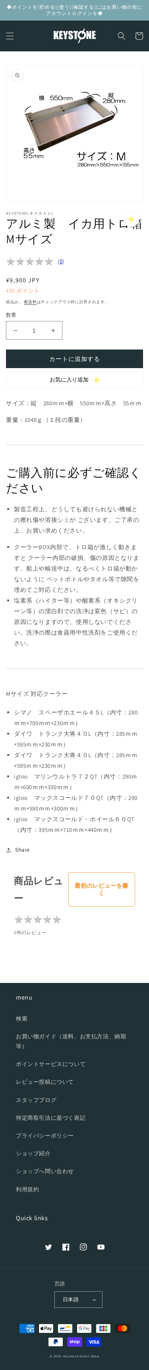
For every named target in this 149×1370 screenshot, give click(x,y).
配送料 (30, 301)
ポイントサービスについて (50, 1064)
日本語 (71, 1299)
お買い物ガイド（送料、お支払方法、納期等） (71, 1041)
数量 (11, 315)
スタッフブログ (36, 1100)
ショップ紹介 (33, 1153)
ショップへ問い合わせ (45, 1171)
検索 (21, 1018)
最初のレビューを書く (101, 889)
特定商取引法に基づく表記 (50, 1117)
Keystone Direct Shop (81, 1356)
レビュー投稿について (45, 1081)
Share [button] (22, 849)
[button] (10, 36)
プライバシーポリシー (45, 1135)
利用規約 (27, 1189)
